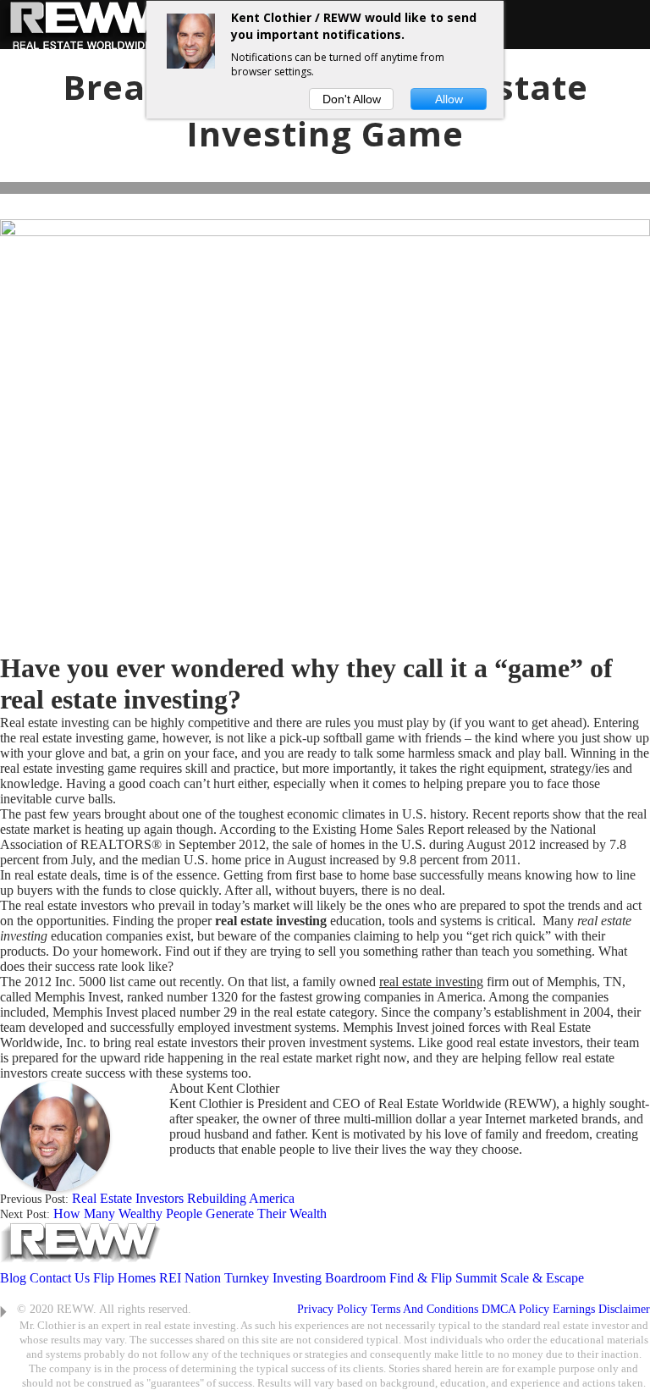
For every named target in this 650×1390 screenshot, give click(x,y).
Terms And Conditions (424, 1309)
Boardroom (355, 1278)
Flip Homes (126, 1278)
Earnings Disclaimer (601, 1309)
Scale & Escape (542, 1278)
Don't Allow (351, 99)
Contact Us (60, 1278)
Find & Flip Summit (443, 1278)
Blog (13, 1278)
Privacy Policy (332, 1309)
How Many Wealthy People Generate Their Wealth (190, 1213)
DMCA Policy (515, 1309)
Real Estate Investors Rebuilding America (183, 1198)
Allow (449, 99)
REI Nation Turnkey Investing (240, 1278)
